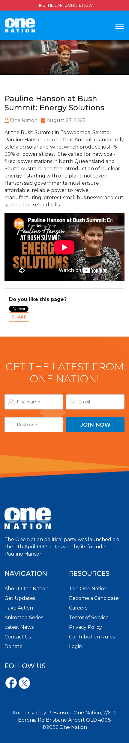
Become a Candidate (94, 598)
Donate (13, 646)
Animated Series (23, 617)
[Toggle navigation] (119, 26)
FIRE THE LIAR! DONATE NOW (65, 5)
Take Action (18, 608)
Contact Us (17, 637)
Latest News (19, 627)
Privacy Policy (85, 627)
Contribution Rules (92, 637)
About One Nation (26, 588)
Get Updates (19, 598)
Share (19, 317)
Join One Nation (88, 588)
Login (75, 646)
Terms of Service (89, 617)
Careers (78, 608)
